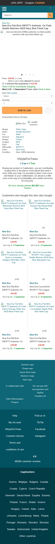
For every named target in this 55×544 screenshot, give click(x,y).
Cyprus (23, 488)
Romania (22, 522)
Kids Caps (27, 380)
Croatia (13, 488)
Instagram (40, 436)
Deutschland (23, 495)
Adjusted (20, 137)
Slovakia (33, 522)
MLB (18, 142)
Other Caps (21, 129)
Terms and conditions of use (15, 446)
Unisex (19, 139)
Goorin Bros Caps (28, 372)
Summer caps (27, 364)
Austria (12, 482)
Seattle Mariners (23, 132)
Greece (41, 502)
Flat (17, 144)
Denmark (10, 495)
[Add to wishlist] (48, 110)
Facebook (40, 429)
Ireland (25, 509)
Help (14, 415)
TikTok (40, 422)
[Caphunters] (16, 9)
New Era (6, 23)
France (23, 502)
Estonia (46, 495)
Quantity (6, 100)
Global (32, 502)
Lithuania (11, 515)
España (36, 495)
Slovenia (44, 522)
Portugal (10, 522)
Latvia (41, 509)
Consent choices (15, 436)
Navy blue (20, 149)
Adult (18, 134)
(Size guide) (11, 93)
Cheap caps (27, 368)
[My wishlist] (44, 8)
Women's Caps (27, 376)
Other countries (27, 536)
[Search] (50, 15)
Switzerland (23, 529)
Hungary (15, 509)
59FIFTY (20, 147)
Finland (13, 502)
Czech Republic (37, 488)
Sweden (11, 529)
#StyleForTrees (14, 429)
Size (4, 93)
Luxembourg (24, 515)
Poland (44, 515)
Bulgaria (33, 482)
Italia (33, 509)
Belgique (23, 482)
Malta (36, 515)
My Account (15, 422)
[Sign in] (39, 8)
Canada (44, 482)
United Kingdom (39, 529)
